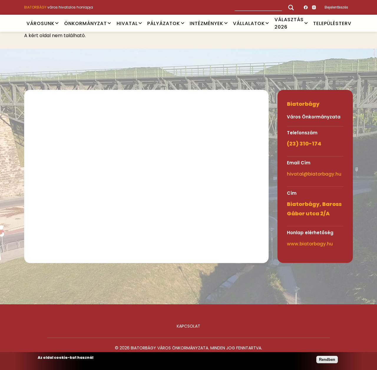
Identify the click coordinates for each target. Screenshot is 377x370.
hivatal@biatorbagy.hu (314, 174)
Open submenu (57, 23)
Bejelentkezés (336, 7)
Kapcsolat (188, 326)
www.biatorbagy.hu (310, 244)
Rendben (327, 359)
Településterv (332, 23)
